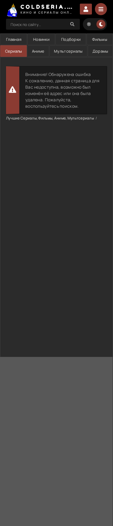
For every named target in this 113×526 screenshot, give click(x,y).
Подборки (70, 39)
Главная (13, 39)
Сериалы (13, 51)
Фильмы (99, 39)
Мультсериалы (68, 51)
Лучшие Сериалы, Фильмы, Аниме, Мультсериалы (50, 118)
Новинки (41, 39)
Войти (86, 9)
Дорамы (100, 51)
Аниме (38, 51)
